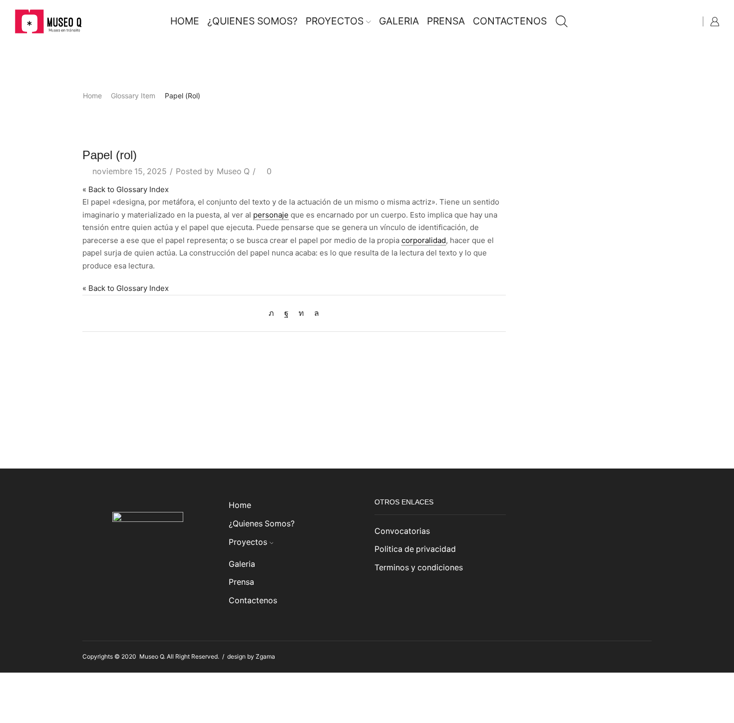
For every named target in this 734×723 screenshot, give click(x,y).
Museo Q (233, 171)
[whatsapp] (314, 313)
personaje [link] (271, 215)
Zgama (265, 656)
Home (184, 21)
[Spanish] (691, 20)
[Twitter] (274, 313)
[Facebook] (286, 313)
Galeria (399, 21)
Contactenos (510, 21)
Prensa (446, 21)
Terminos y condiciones (418, 567)
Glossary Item (133, 95)
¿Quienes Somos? (252, 21)
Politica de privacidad (415, 549)
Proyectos (335, 21)
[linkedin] (301, 313)
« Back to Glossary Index (125, 189)
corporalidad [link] (423, 240)
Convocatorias (402, 531)
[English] (681, 20)
